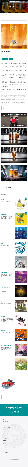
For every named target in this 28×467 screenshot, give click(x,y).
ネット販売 (5, 438)
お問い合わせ (5, 452)
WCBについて (5, 421)
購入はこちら (7, 107)
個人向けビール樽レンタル (8, 443)
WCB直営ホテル (6, 440)
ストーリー (6, 423)
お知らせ (4, 445)
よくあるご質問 (7, 427)
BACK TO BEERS (8, 187)
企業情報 (4, 447)
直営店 (4, 436)
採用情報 (4, 450)
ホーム (2, 14)
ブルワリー (6, 425)
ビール (7, 14)
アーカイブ (5, 396)
